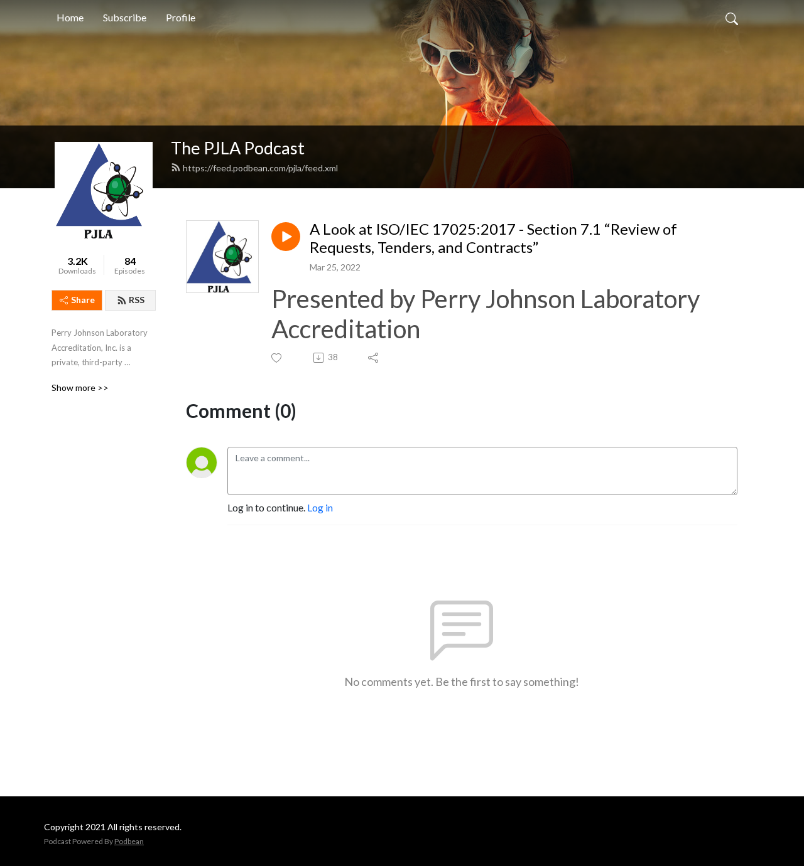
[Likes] (277, 358)
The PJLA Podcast (238, 147)
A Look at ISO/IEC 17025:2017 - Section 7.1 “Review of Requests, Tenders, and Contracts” (493, 238)
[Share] (374, 357)
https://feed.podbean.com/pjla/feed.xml (260, 168)
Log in (320, 507)
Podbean (129, 841)
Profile (180, 17)
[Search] (731, 17)
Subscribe (124, 17)
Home (70, 17)
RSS (136, 299)
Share (83, 299)
